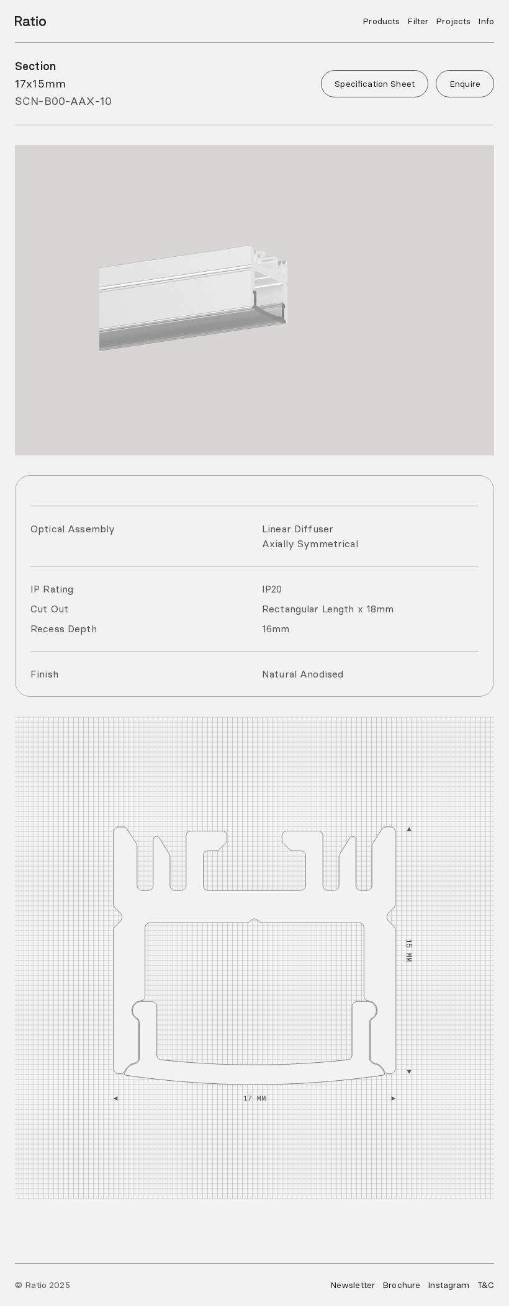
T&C (485, 1284)
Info (486, 21)
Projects (453, 21)
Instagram (448, 1284)
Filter (417, 21)
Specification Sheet (375, 83)
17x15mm (40, 83)
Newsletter (352, 1284)
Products (381, 21)
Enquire (464, 83)
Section (35, 66)
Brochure (401, 1284)
